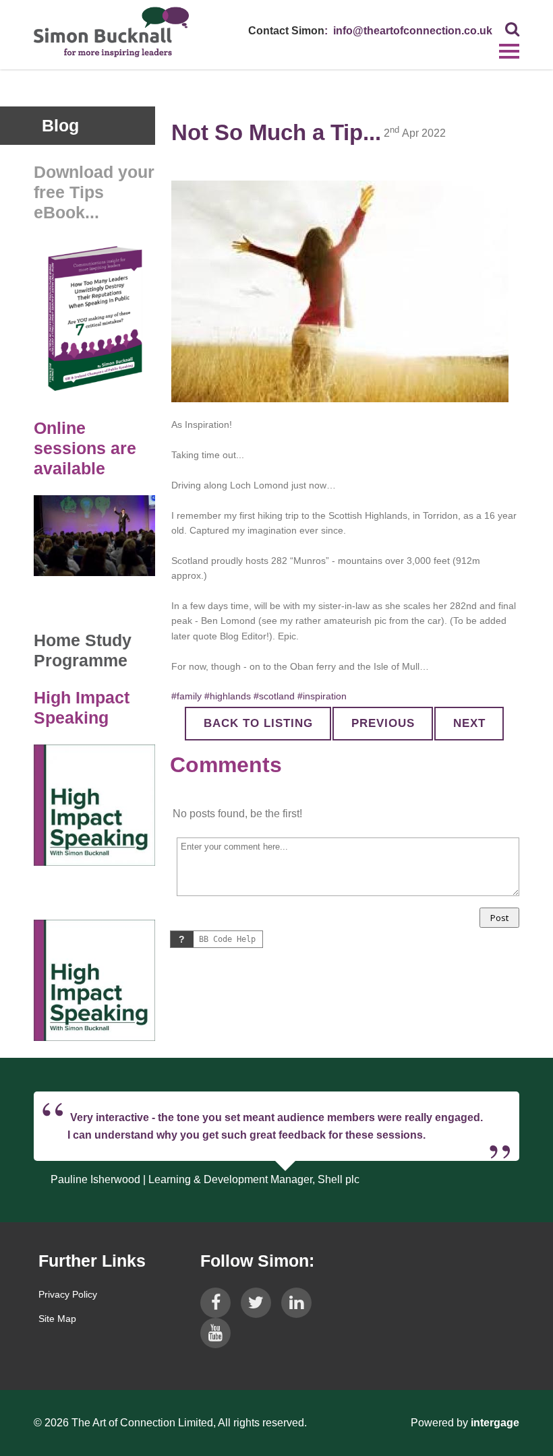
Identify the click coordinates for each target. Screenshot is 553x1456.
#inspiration (322, 696)
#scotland (274, 696)
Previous (383, 723)
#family (186, 696)
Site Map (57, 1318)
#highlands (227, 696)
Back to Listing (258, 723)
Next (469, 723)
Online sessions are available (85, 448)
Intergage (495, 1422)
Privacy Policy (67, 1294)
